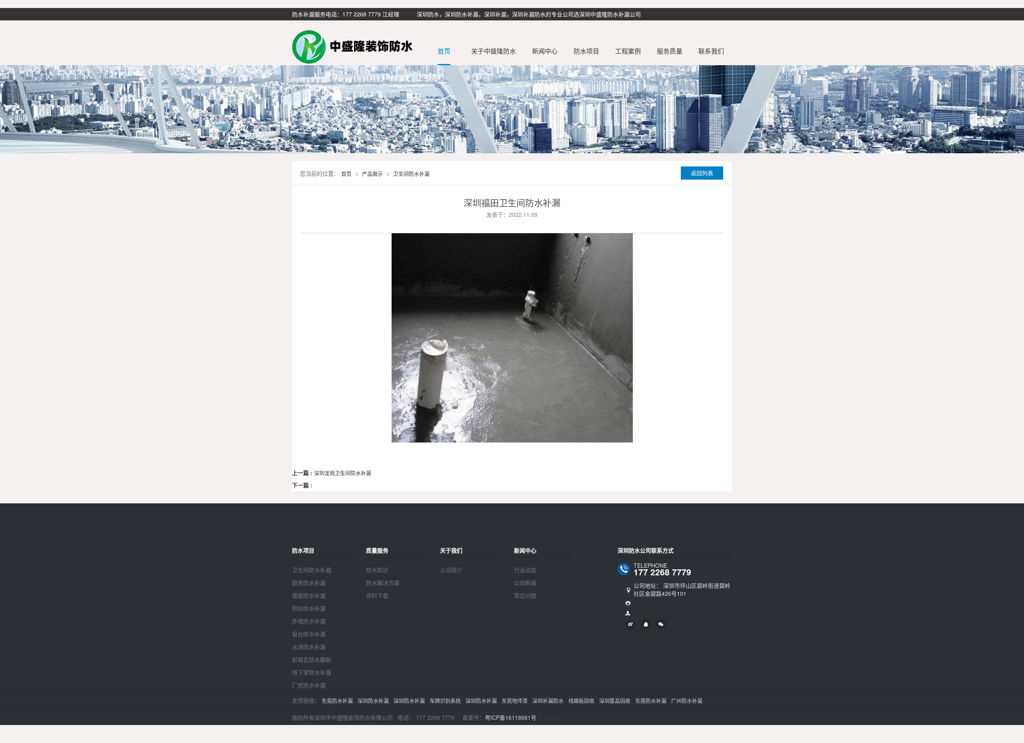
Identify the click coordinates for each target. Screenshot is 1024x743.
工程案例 (628, 51)
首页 (444, 51)
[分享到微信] (661, 624)
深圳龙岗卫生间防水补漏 (342, 473)
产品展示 (372, 173)
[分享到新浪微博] (630, 624)
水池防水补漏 (309, 647)
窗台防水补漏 (309, 634)
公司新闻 (525, 583)
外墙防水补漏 (309, 621)
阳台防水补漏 (309, 608)
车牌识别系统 (445, 700)
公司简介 (451, 570)
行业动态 (525, 570)
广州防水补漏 (686, 700)
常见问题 (525, 595)
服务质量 (669, 51)
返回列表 (702, 173)
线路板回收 (581, 700)
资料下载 (377, 595)
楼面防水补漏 (309, 595)
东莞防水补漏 (337, 700)
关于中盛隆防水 (493, 51)
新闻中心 (545, 51)
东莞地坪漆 (515, 700)
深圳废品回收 (614, 700)
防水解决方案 (383, 583)
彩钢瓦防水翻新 (311, 659)
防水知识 (377, 570)
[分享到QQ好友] (645, 624)
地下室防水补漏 (311, 672)
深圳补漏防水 (548, 700)
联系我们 (711, 51)
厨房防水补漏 (309, 583)
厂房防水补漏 (309, 685)
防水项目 (586, 51)
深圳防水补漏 (373, 700)
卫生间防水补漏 (411, 173)
